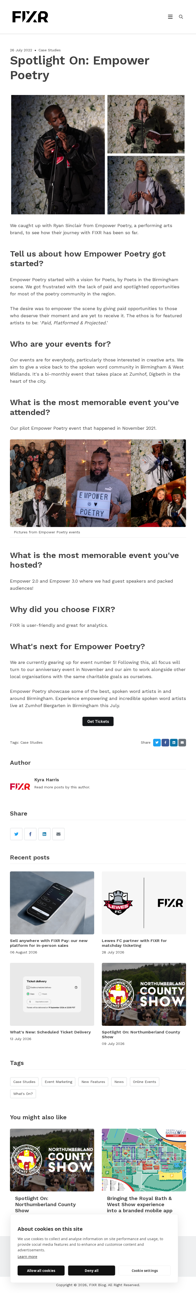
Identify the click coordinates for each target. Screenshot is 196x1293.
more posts (54, 787)
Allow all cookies (41, 1270)
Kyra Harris (46, 779)
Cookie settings (145, 1270)
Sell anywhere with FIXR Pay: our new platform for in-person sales (49, 943)
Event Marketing (58, 1082)
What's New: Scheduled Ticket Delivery (50, 1032)
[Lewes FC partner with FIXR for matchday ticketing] (144, 902)
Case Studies (50, 50)
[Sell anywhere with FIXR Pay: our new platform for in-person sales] (52, 902)
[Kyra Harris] (20, 787)
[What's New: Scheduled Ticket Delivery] (52, 994)
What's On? (23, 1094)
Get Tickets (98, 721)
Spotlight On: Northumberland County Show (45, 1204)
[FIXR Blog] (39, 16)
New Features (93, 1082)
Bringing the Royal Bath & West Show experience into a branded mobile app (140, 1204)
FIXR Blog (97, 1285)
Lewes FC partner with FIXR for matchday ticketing (134, 943)
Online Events (144, 1082)
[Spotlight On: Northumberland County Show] (144, 994)
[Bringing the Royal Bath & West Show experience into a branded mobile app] (144, 1160)
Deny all (92, 1270)
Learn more (27, 1256)
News (119, 1082)
